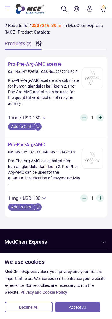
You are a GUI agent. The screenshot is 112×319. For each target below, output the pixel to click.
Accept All (77, 307)
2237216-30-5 (67, 72)
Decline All (28, 307)
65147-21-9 (66, 152)
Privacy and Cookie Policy (43, 292)
